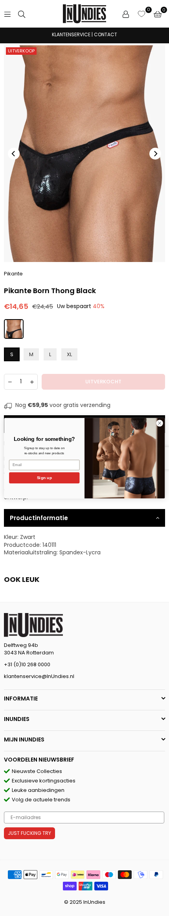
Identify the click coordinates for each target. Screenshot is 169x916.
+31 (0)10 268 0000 (27, 664)
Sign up (44, 477)
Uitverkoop (21, 51)
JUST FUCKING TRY (29, 833)
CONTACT (105, 34)
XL (69, 354)
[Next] (155, 154)
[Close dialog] (159, 422)
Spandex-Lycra (80, 552)
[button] (157, 14)
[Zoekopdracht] (22, 14)
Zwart (27, 537)
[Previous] (14, 154)
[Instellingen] (126, 14)
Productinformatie (39, 518)
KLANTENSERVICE (71, 34)
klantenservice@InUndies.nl (39, 676)
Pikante (13, 273)
